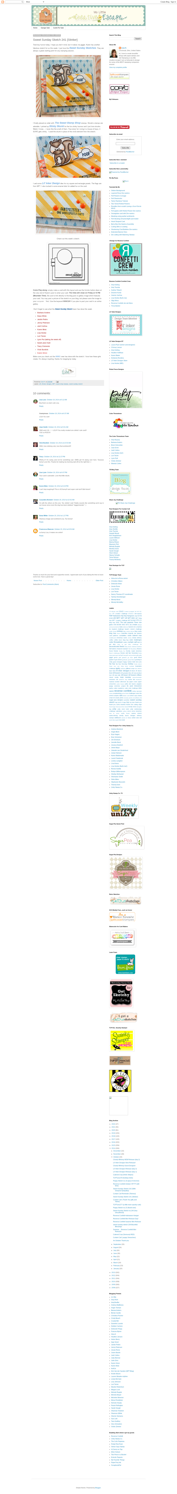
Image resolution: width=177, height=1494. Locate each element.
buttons (139, 633)
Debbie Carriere (117, 1326)
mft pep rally (116, 675)
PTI (137, 620)
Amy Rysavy (115, 440)
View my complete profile (118, 67)
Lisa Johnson (116, 1382)
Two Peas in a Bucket (118, 1455)
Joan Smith (43, 427)
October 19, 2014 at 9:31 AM (58, 427)
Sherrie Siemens (117, 1416)
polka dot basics (130, 684)
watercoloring (113, 715)
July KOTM (138, 616)
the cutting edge (136, 704)
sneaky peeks (128, 698)
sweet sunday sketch (76, 384)
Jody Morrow (115, 1358)
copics (125, 642)
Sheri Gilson (113, 553)
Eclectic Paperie (117, 1457)
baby (121, 627)
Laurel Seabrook (117, 758)
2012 (114, 1275)
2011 (114, 1278)
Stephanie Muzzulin (118, 782)
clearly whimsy (137, 638)
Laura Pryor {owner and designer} (123, 345)
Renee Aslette (116, 769)
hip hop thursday (121, 664)
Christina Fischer (117, 1316)
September (117, 1244)
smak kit (112, 698)
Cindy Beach (115, 1318)
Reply (41, 406)
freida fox (122, 651)
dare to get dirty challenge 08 (129, 644)
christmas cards (121, 638)
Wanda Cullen (116, 463)
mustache (139, 679)
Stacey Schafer (114, 555)
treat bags (112, 706)
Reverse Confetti (117, 1436)
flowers (139, 649)
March (115, 1263)
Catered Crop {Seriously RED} (123, 1234)
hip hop (112, 664)
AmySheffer (115, 1302)
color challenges (135, 640)
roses (110, 693)
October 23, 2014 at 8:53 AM (64, 529)
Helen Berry (115, 1339)
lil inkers (132, 671)
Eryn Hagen (115, 734)
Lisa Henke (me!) (117, 453)
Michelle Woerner (117, 1397)
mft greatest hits (126, 673)
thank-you (138, 702)
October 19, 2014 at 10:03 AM (60, 443)
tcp (127, 702)
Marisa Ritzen (114, 542)
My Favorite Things (118, 1460)
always (140, 624)
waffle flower (125, 713)
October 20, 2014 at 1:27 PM (58, 516)
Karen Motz (43, 486)
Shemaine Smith (117, 777)
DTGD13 (130, 613)
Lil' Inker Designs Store (119, 361)
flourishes (134, 649)
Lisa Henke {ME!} (117, 363)
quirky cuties (113, 688)
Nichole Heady (116, 1403)
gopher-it (112, 659)
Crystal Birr (115, 1321)
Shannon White (116, 1413)
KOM (110, 618)
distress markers (137, 646)
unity (114, 709)
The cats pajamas (126, 622)
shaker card (125, 695)
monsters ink (113, 679)
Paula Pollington (117, 1405)
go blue (130, 657)
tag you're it (119, 702)
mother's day (123, 679)
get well (118, 655)
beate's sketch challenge (133, 629)
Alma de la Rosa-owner (119, 578)
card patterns (113, 635)
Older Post (99, 580)
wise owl (139, 717)
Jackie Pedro (115, 1345)
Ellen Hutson (115, 1452)
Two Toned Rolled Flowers (120, 204)
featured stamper (122, 649)
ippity (118, 668)
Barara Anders (116, 1310)
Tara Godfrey (115, 1421)
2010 (114, 1281)
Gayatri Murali (114, 533)
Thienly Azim (115, 785)
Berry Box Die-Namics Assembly (122, 224)
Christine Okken (116, 581)
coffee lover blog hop (121, 640)
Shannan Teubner (117, 1411)
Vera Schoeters (116, 1424)
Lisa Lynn (42, 472)
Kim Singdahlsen (115, 535)
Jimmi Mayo (115, 748)
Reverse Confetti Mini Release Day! (125, 1219)
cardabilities (122, 635)
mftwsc (139, 675)
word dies (112, 720)
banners (131, 627)
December (117, 1151)
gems (114, 655)
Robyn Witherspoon (118, 771)
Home (35, 28)
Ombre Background (118, 190)
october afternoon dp (122, 681)
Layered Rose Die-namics (120, 193)
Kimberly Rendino (117, 358)
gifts (137, 655)
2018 (114, 1136)
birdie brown (113, 631)
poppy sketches (114, 686)
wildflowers (117, 717)
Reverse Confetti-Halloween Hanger (126, 1215)
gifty (140, 655)
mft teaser (124, 675)
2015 (114, 1145)
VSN (114, 624)
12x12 (121, 611)
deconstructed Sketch (116, 646)
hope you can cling (116, 666)
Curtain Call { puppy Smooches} (124, 1237)
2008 (114, 1288)
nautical (111, 681)
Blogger (98, 1488)
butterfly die (132, 633)
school (124, 693)
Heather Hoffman (117, 353)
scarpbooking (117, 693)
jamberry (123, 668)
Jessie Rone (115, 586)
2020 (114, 1130)
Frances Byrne (116, 1331)
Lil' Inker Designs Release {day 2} (125, 1169)
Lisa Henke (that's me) (119, 298)
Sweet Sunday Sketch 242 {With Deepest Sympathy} (124, 1189)
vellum (125, 711)
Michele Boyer (116, 1395)
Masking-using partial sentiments (122, 216)
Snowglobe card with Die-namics (122, 213)
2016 (114, 1142)
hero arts (139, 662)
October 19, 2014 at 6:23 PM (58, 486)
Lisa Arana (115, 763)
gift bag (123, 655)
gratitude (125, 659)
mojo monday (125, 677)
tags (124, 702)
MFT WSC (131, 618)
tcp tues (132, 702)
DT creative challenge (119, 613)
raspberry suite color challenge (128, 688)
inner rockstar (129, 666)
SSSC (117, 622)
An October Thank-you (121, 1241)
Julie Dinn (114, 1360)
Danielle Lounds (117, 1323)
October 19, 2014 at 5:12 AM (57, 400)
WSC (123, 624)
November (117, 1154)
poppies (139, 684)
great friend (131, 659)
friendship (135, 653)
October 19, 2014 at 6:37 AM (59, 413)
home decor (138, 664)
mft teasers (116, 673)
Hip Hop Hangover (127, 616)
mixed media (113, 677)
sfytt (120, 695)
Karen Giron (115, 1363)
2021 (114, 1127)
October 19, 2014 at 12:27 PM (54, 457)
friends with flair (126, 653)
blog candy (138, 631)
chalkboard (112, 638)
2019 (114, 1133)
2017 (114, 1139)
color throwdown (116, 642)
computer (40, 301)
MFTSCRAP (132, 620)
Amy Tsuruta (115, 287)
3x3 (138, 611)
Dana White (43, 516)
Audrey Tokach (116, 290)
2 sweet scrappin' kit (130, 611)
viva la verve (114, 713)
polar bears (120, 684)
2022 (114, 1124)
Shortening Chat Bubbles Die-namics (124, 229)
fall (110, 649)
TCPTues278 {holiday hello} (123, 1178)
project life (125, 686)
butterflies (124, 633)
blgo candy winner (128, 631)
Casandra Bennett (46, 500)
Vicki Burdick (42, 349)
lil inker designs (47, 384)
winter (134, 717)
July (115, 1250)
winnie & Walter (126, 717)
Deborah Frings (116, 1329)
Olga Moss (115, 300)
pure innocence (136, 686)
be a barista (138, 627)
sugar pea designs (116, 700)
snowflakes (136, 698)
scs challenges (131, 693)
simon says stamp (136, 695)
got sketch (118, 659)
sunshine (126, 700)
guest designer (117, 662)
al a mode (133, 625)
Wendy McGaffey (117, 602)
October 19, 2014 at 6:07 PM (57, 472)
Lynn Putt (114, 458)
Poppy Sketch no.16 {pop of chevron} (126, 1181)
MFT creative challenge (120, 620)
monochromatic (137, 677)
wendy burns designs (127, 715)
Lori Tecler (115, 456)
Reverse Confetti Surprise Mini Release (127, 1222)
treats (126, 706)
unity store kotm (123, 709)
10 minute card (113, 611)
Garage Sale (45, 28)
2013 (114, 1272)
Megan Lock (115, 1390)
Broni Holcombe (117, 445)
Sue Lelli (114, 1419)
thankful (123, 704)
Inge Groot (115, 1342)
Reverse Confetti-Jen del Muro (122, 303)
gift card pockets (131, 655)
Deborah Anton (116, 584)
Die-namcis (138, 613)
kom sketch (138, 668)
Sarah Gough (114, 551)
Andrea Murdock (117, 729)
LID (40, 384)
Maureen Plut (114, 544)
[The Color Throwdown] (125, 430)
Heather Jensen (116, 1337)
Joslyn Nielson (116, 753)
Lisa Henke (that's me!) (119, 766)
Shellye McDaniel (117, 774)
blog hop (112, 633)
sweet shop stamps (62, 384)
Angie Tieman (116, 1308)
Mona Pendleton (117, 1400)
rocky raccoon (137, 691)
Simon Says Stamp (118, 1447)
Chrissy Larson (116, 347)
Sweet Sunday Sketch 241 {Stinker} (125, 1197)
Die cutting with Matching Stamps (122, 235)
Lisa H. (124, 48)
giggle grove (113, 657)
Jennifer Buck (116, 742)
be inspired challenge (116, 629)
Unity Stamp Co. (117, 787)
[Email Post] (56, 382)
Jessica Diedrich (117, 745)
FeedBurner (130, 152)
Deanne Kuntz (116, 293)
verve (129, 711)
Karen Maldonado (117, 755)
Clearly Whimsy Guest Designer (124, 1166)
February (116, 1266)
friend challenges (114, 653)
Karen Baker (115, 355)
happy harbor (127, 662)
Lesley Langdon (117, 761)
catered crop (137, 635)
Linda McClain (116, 1379)
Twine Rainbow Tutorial (119, 201)
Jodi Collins (115, 450)
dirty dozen (128, 646)
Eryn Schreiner (116, 737)
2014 (114, 1148)
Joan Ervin (115, 448)
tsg (110, 709)
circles (129, 638)
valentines (119, 711)
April (115, 1259)
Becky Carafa (116, 1313)
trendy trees (132, 706)
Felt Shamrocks (116, 198)
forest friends (113, 651)
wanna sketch (137, 713)
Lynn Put (40, 339)
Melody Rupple (114, 546)
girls (120, 657)
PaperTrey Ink (116, 1462)
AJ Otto (113, 1297)
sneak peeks (119, 698)
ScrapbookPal (116, 1465)
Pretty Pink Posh (117, 1444)
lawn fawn (112, 671)
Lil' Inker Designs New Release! (124, 1163)
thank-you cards (114, 704)
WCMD (119, 624)
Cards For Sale (58, 28)
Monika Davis (114, 549)
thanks (128, 704)
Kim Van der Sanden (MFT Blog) (122, 1371)
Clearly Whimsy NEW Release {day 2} (126, 1159)
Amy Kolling (115, 285)
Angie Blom (115, 732)
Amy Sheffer (113, 529)
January (116, 1268)
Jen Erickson (115, 740)
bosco (119, 633)
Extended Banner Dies (119, 232)
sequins (116, 695)
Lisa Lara (42, 400)
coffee (111, 640)
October (116, 1157)
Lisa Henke (113, 540)
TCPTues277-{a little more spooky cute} (127, 1205)
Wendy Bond (115, 600)
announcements (114, 627)
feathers (114, 649)
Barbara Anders (116, 442)
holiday (130, 664)
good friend (138, 657)
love (110, 673)
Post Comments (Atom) (51, 584)
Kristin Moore (116, 1374)
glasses (124, 657)
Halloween (117, 616)
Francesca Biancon (46, 529)
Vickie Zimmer (116, 461)
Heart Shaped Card (118, 221)
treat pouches (120, 706)
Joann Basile (115, 1352)
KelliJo (113, 1368)
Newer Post (38, 580)
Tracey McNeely (115, 559)
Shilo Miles (115, 779)
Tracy (41, 457)
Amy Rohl (114, 1300)
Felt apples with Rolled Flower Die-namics (126, 211)
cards (129, 635)
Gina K (113, 1334)
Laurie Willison (114, 538)
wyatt (116, 720)
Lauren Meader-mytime (119, 1376)
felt (129, 649)
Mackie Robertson (117, 1387)
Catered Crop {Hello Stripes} (123, 1175)
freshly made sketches (134, 651)
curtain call (132, 642)
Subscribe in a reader (117, 163)
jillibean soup (130, 668)
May (115, 1256)
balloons (125, 627)
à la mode (122, 720)
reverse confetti (123, 690)
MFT (53, 384)
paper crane (133, 681)
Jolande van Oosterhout (119, 750)
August (116, 1247)
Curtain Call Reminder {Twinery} (124, 1194)
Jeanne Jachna (116, 295)
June (115, 1253)
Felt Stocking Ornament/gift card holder (125, 219)
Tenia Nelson (114, 557)
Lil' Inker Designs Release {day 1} (125, 1172)
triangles (139, 706)
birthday (120, 631)
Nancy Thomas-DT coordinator (122, 594)
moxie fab (131, 679)
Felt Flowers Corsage (118, 196)
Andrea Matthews (117, 1305)
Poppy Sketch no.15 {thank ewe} (124, 1208)
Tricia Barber (115, 306)
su (141, 698)
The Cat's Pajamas (117, 1441)
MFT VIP (124, 618)
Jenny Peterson (116, 1347)
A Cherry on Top (116, 1449)
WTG (127, 624)
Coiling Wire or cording (119, 227)
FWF (110, 616)
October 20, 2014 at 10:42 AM (64, 500)
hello (133, 662)
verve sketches (137, 711)
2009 (114, 1284)
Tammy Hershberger (118, 597)
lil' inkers (139, 671)
